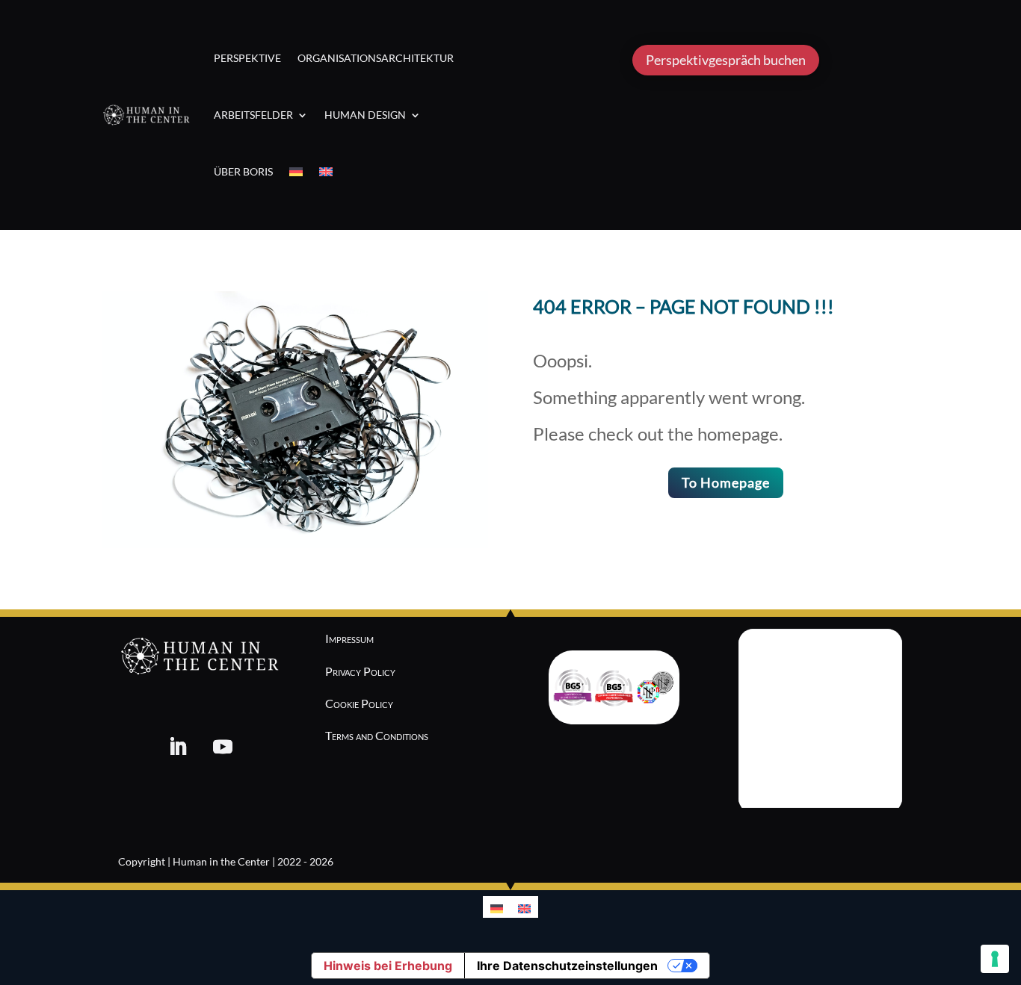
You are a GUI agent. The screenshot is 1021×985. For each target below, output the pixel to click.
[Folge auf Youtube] (222, 746)
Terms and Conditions (376, 735)
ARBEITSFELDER (253, 114)
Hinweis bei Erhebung (388, 965)
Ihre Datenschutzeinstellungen (567, 965)
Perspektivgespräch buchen (726, 60)
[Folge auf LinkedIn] (177, 746)
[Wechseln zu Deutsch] (496, 907)
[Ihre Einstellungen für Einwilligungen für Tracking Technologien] (995, 959)
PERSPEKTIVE (247, 58)
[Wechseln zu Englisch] (326, 171)
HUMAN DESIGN (365, 114)
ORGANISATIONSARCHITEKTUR (375, 58)
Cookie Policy (359, 703)
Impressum (349, 638)
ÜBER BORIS (243, 171)
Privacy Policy (360, 671)
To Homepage (726, 482)
